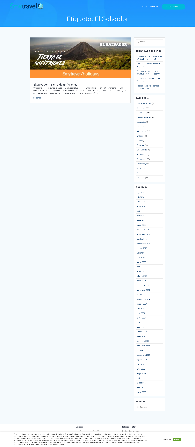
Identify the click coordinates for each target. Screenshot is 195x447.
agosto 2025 (142, 248)
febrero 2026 (142, 220)
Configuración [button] (166, 439)
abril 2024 (141, 322)
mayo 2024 (141, 318)
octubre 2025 (142, 239)
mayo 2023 (141, 373)
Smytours (140, 173)
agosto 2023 (142, 360)
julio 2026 (140, 197)
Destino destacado (144, 117)
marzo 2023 (141, 383)
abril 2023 (141, 378)
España (153, 6)
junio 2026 (141, 202)
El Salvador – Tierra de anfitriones (55, 84)
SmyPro (140, 168)
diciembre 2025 (143, 230)
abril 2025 (141, 267)
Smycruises (141, 159)
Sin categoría (142, 150)
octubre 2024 (142, 295)
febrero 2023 (142, 387)
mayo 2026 (141, 206)
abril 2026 (141, 211)
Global (78, 430)
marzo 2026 (141, 216)
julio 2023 (140, 364)
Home (144, 6)
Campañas (141, 108)
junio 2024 (141, 313)
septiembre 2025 (143, 244)
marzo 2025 (141, 271)
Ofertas (140, 140)
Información (141, 131)
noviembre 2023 (143, 346)
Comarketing (142, 113)
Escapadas (141, 122)
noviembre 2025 (143, 234)
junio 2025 (141, 257)
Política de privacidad (130, 431)
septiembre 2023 (143, 355)
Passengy (141, 145)
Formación (141, 127)
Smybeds (140, 154)
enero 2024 (141, 336)
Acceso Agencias (174, 7)
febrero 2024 (142, 332)
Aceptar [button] (176, 439)
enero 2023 (141, 392)
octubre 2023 (142, 350)
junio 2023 (141, 369)
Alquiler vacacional (144, 103)
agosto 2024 (142, 304)
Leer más (37, 98)
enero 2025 (141, 281)
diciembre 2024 (143, 285)
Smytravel (141, 178)
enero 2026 (141, 225)
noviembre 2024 (143, 290)
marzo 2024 (141, 327)
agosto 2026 (142, 192)
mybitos (140, 136)
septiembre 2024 (143, 299)
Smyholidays (142, 164)
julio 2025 (140, 253)
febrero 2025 (142, 276)
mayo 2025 (141, 262)
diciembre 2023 (143, 341)
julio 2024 (140, 309)
